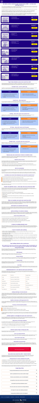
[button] (37, 398)
